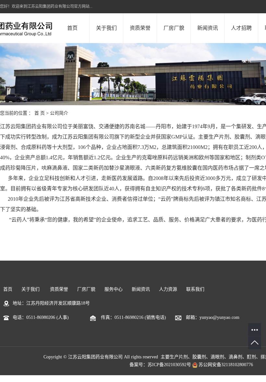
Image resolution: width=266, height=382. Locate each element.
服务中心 (113, 289)
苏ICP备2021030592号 (169, 364)
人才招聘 (241, 28)
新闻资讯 (207, 28)
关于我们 (106, 28)
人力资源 (168, 289)
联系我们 (195, 289)
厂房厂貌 (173, 28)
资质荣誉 (140, 28)
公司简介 (59, 113)
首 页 (39, 113)
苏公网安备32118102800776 (225, 364)
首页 (72, 28)
